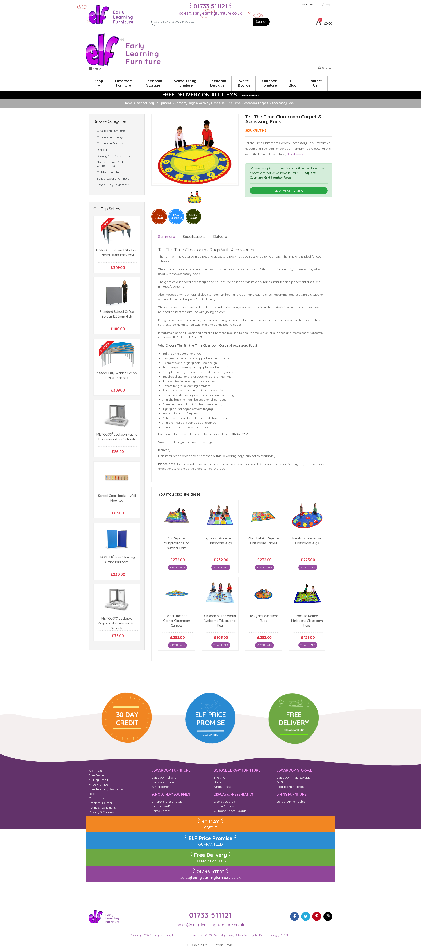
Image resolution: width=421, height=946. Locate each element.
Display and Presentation (114, 156)
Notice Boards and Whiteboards (110, 164)
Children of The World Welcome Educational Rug (220, 621)
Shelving (219, 777)
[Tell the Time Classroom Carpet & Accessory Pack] (195, 149)
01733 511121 (210, 871)
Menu (96, 68)
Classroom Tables (163, 782)
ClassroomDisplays (217, 83)
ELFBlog (293, 83)
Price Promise (98, 784)
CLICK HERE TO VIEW (288, 190)
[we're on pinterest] (316, 916)
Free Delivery (97, 775)
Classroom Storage (110, 137)
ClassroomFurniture (123, 83)
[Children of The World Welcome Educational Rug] (220, 593)
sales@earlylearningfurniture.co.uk (210, 13)
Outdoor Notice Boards (230, 811)
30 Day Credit (98, 780)
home (128, 103)
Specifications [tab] (194, 236)
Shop (99, 81)
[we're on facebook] (294, 916)
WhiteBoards (244, 83)
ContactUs (315, 83)
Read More (295, 154)
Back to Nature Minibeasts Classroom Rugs (307, 621)
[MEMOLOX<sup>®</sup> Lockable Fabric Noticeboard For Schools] (117, 416)
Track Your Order (100, 803)
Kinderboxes (222, 787)
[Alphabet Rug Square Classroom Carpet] (264, 515)
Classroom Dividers (110, 143)
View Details (177, 567)
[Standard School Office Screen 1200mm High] (117, 293)
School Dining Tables (290, 802)
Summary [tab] (166, 236)
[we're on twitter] (305, 916)
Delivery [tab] (220, 236)
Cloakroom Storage (290, 787)
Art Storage (284, 782)
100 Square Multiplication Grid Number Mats (176, 543)
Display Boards (224, 802)
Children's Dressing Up (166, 802)
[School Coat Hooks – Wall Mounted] (117, 477)
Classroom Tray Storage (293, 777)
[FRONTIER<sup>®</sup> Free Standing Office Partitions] (117, 539)
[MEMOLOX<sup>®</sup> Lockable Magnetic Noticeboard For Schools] (117, 600)
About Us (95, 771)
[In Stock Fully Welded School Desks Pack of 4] (117, 354)
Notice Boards (224, 806)
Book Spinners (223, 782)
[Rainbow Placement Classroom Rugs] (220, 515)
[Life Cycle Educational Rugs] (264, 593)
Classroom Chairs (163, 777)
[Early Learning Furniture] (111, 14)
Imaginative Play (162, 806)
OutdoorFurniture (269, 83)
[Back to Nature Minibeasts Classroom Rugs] (307, 593)
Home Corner (160, 811)
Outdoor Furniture (109, 172)
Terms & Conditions (102, 807)
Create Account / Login (316, 4)
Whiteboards (160, 787)
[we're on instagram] (327, 916)
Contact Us (97, 798)
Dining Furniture (107, 150)
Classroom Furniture (111, 131)
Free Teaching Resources (106, 789)
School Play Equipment (113, 185)
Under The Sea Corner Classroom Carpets (176, 621)
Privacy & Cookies (101, 812)
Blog (92, 794)
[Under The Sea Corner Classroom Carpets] (177, 593)
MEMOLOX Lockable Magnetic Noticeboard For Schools (117, 623)
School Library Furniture (113, 178)
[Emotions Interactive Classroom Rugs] (307, 515)
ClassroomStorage (153, 83)
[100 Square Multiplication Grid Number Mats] (177, 515)
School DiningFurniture (185, 83)
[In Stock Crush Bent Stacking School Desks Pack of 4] (117, 232)
